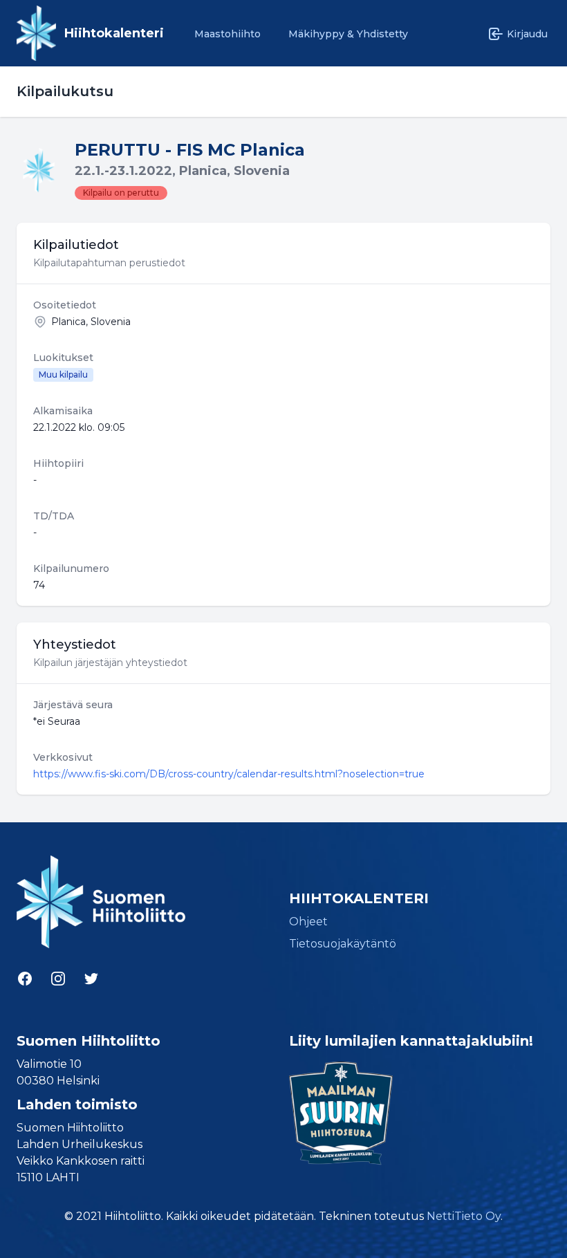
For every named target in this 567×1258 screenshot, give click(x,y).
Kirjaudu (527, 34)
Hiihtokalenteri (114, 33)
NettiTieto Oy (464, 1216)
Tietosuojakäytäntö (342, 943)
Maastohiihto (227, 34)
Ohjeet (308, 921)
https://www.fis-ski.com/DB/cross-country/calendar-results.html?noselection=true (229, 774)
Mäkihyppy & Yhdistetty (348, 34)
